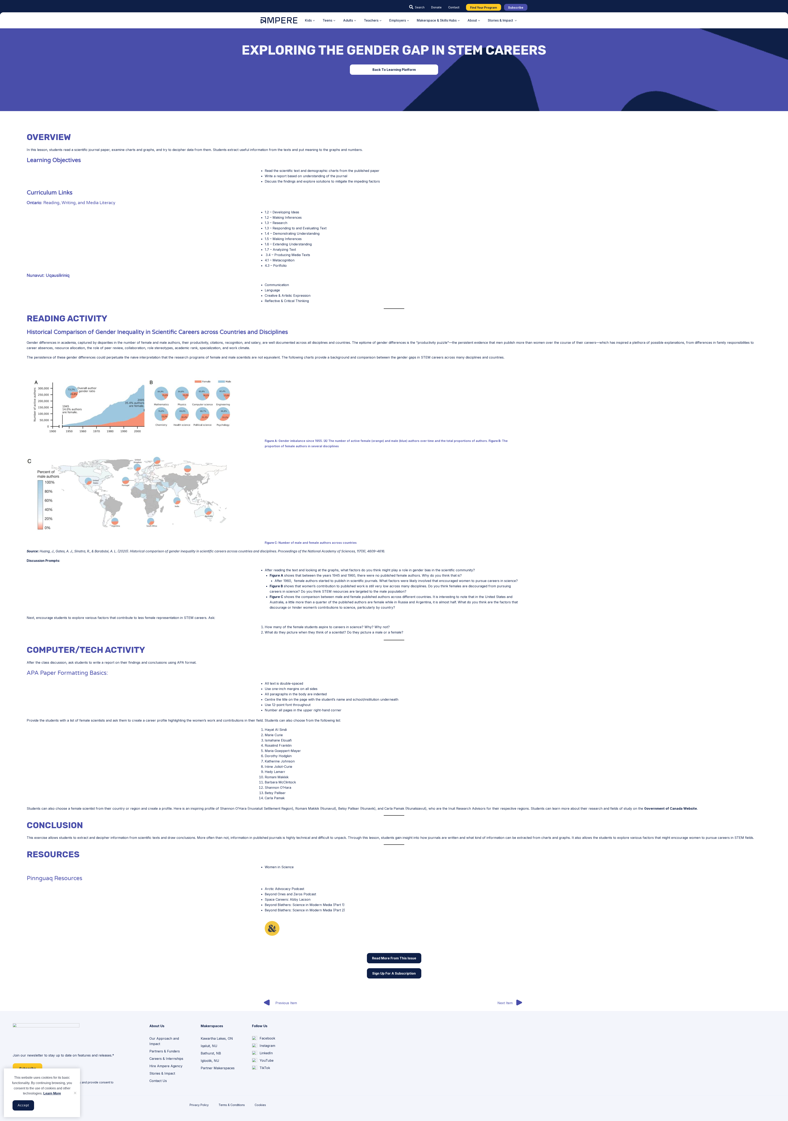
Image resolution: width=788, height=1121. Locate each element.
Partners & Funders (164, 1051)
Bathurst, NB (211, 1053)
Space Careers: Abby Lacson (287, 899)
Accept (23, 1105)
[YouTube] (263, 1060)
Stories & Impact (162, 1073)
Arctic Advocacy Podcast (284, 889)
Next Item (505, 1003)
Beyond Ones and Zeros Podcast (290, 894)
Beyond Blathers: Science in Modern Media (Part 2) (305, 910)
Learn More (52, 1093)
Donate (436, 7)
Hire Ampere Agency (165, 1066)
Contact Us (158, 1081)
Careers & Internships (166, 1059)
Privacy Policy (199, 1105)
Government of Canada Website (670, 808)
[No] (75, 1093)
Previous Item (286, 1003)
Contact (453, 7)
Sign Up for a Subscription (394, 973)
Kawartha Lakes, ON (217, 1038)
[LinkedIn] (262, 1053)
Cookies (260, 1105)
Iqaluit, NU (209, 1046)
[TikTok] (261, 1068)
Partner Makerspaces (218, 1068)
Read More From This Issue (394, 958)
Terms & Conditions (232, 1105)
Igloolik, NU (210, 1061)
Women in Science (279, 867)
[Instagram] (263, 1046)
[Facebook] (263, 1038)
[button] (417, 7)
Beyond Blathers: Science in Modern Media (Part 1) (305, 905)
